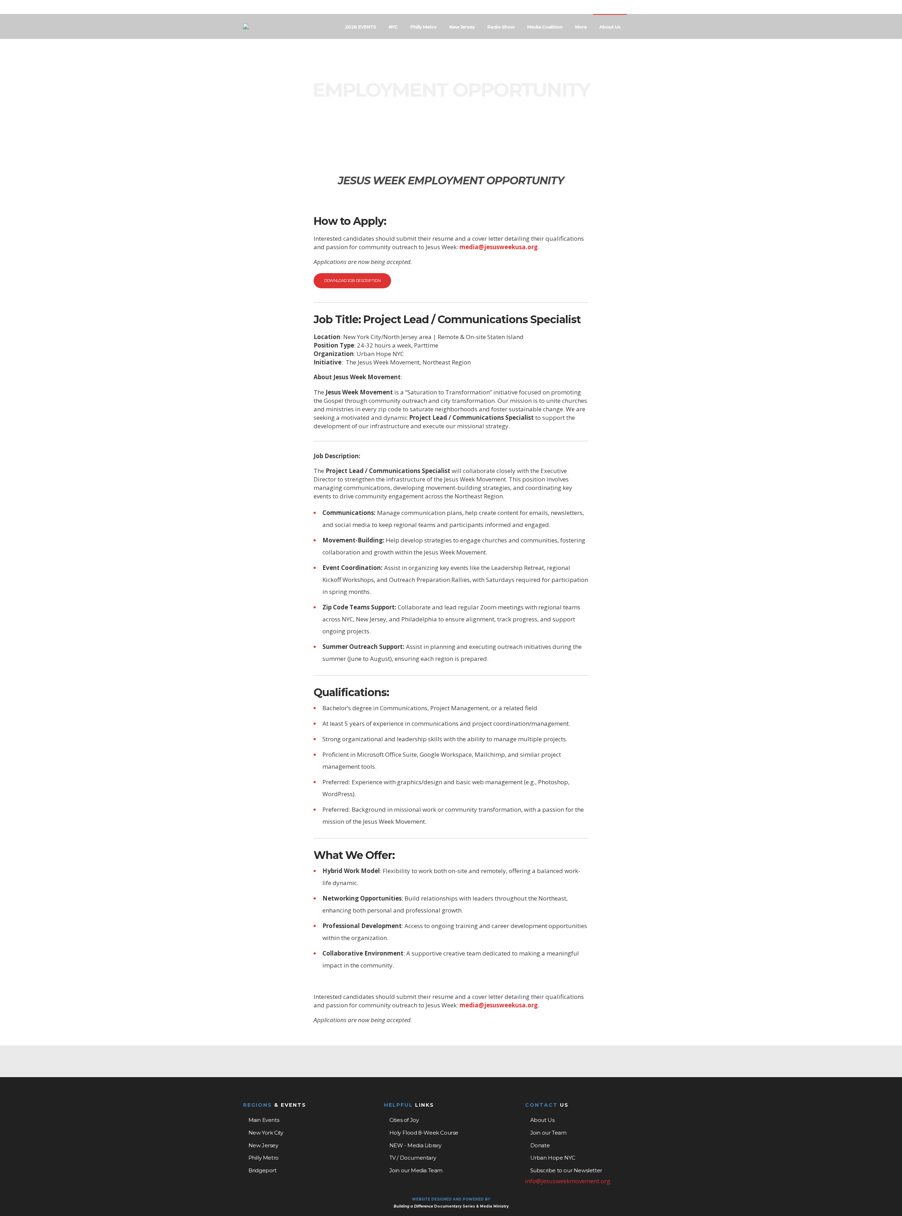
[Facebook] (638, 7)
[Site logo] (246, 26)
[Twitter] (647, 7)
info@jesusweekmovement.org (567, 1181)
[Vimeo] (656, 7)
